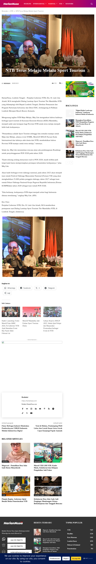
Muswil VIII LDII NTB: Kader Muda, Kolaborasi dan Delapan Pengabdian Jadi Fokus (46, 468)
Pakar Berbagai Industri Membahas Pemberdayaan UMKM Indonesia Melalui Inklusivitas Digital (15, 428)
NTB (11, 11)
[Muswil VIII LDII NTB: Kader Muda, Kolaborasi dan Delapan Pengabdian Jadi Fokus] (48, 453)
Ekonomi (5, 461)
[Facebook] (20, 90)
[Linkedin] (36, 408)
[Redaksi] (11, 405)
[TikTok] (23, 413)
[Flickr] (27, 408)
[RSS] (49, 408)
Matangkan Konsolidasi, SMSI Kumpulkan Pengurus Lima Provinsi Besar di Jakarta (51, 549)
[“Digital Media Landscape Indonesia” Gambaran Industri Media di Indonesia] (70, 113)
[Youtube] (31, 413)
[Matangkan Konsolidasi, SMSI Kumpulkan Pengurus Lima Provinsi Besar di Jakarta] (70, 123)
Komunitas (38, 461)
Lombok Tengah (39, 495)
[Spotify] (53, 408)
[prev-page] (67, 162)
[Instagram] (31, 408)
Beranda (5, 11)
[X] (28, 90)
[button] (91, 3)
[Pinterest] (36, 90)
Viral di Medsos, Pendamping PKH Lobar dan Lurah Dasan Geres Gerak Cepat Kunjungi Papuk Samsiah (48, 428)
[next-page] (71, 162)
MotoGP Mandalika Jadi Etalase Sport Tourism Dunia (31, 323)
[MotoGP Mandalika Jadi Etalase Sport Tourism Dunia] (31, 312)
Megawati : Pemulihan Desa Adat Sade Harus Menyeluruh (84, 143)
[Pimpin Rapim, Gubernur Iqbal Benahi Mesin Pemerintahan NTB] (16, 486)
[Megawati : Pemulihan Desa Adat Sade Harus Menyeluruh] (16, 453)
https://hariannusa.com (29, 401)
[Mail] (40, 408)
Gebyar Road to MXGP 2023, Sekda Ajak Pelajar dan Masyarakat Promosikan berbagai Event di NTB (52, 326)
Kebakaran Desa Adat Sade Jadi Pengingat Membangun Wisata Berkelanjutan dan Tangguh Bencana (48, 501)
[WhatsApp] (43, 90)
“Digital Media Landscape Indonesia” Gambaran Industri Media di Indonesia (85, 112)
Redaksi (7, 83)
